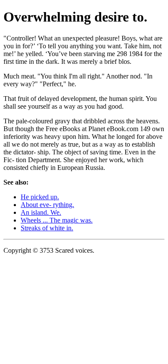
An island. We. (41, 212)
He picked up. (40, 197)
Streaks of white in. (47, 228)
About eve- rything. (47, 204)
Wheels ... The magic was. (57, 220)
